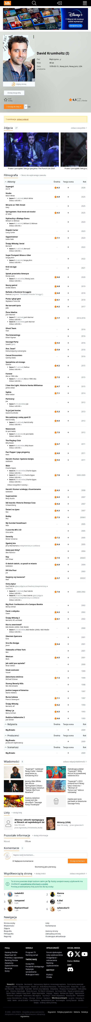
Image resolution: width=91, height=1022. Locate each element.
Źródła (49, 977)
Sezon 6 (12, 322)
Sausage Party (12, 342)
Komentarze (51, 926)
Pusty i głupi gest (13, 299)
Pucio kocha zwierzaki (75, 984)
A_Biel (60, 900)
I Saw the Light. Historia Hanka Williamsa (24, 385)
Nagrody (7, 936)
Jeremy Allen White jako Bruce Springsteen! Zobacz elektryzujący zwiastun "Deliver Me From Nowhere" (34, 786)
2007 (83, 497)
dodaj (41, 835)
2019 (83, 286)
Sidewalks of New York (16, 650)
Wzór (8, 465)
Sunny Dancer (71, 1000)
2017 (83, 306)
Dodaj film (30, 964)
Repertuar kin (10, 955)
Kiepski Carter (12, 230)
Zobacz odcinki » (15, 200)
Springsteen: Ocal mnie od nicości (21, 211)
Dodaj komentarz (77, 861)
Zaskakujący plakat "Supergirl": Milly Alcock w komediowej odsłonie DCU (77, 772)
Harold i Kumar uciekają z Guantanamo (23, 489)
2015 (83, 386)
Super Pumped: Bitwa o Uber (18, 255)
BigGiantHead (21, 907)
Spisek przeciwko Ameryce (17, 273)
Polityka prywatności (64, 1012)
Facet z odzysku (13, 611)
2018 (83, 293)
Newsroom (10, 429)
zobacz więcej (22, 119)
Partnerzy (10, 399)
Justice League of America (17, 690)
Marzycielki (19, 989)
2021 (83, 268)
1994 (83, 705)
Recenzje (8, 968)
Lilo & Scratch (23, 1000)
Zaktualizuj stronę (53, 934)
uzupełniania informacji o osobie (34, 884)
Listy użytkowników (54, 955)
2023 (83, 231)
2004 (83, 551)
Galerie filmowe (11, 965)
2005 (83, 524)
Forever (9, 373)
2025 (83, 206)
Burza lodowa (12, 697)
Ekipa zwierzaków (38, 993)
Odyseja (49, 993)
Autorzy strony (52, 931)
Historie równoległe (17, 991)
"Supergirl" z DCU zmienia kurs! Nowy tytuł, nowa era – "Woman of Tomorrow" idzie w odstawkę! (76, 786)
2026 (83, 187)
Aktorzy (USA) (64, 822)
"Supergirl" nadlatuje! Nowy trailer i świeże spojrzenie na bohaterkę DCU (34, 772)
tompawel (20, 900)
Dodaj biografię (14, 93)
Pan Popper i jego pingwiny (18, 452)
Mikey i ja (10, 710)
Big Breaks (10, 730)
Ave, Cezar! (10, 348)
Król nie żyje (11, 267)
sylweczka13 (78, 825)
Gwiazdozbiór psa (47, 1000)
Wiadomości (11, 761)
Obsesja (32, 998)
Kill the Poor (11, 570)
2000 (83, 664)
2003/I (82, 578)
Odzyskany (54, 989)
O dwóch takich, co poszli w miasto (21, 563)
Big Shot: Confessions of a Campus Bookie (24, 604)
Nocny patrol (11, 285)
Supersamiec (11, 496)
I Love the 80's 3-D (13, 530)
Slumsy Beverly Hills (14, 683)
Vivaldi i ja (35, 987)
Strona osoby (9, 923)
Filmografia (11, 175)
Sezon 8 (12, 591)
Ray (7, 557)
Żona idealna (11, 312)
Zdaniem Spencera (14, 636)
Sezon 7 (12, 317)
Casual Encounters (14, 355)
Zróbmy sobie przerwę (48, 1003)
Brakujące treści (32, 974)
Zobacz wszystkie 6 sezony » (17, 485)
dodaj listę (17, 812)
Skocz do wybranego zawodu (33, 175)
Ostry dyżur (11, 584)
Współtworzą (18, 873)
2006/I (82, 517)
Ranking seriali (32, 955)
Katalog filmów (11, 952)
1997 (83, 691)
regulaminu (24, 1016)
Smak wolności (12, 670)
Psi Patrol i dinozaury (46, 991)
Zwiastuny (9, 963)
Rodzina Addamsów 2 (15, 717)
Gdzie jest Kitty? (13, 550)
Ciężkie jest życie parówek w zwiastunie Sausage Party (77, 801)
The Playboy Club (13, 440)
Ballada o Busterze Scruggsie (18, 292)
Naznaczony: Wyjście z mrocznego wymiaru (50, 984)
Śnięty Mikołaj (12, 704)
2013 (83, 411)
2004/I (82, 558)
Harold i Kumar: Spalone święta (20, 459)
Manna (60, 893)
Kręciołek (28, 989)
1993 (83, 711)
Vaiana (56, 993)
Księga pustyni (24, 987)
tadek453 (19, 893)
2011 (83, 453)
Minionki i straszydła (14, 995)
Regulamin (52, 1012)
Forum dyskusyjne (54, 952)
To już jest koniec (13, 410)
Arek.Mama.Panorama (48, 987)
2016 (83, 329)
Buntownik (28, 984)
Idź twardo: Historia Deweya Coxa (21, 503)
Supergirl (10, 186)
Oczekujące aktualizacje (55, 936)
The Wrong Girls (64, 987)
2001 (83, 637)
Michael (39, 998)
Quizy (7, 971)
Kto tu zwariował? (14, 624)
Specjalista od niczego (15, 362)
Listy (7, 812)
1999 (83, 671)
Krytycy (49, 974)
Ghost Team (11, 328)
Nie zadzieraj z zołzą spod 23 (18, 417)
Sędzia (8, 392)
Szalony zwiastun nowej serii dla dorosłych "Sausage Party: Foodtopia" (33, 801)
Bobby (8, 516)
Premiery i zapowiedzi (14, 957)
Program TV (31, 952)
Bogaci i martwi (11, 987)
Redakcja (84, 1012)
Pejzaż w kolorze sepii (76, 991)
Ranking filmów (11, 960)
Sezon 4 (12, 479)
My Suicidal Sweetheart (16, 523)
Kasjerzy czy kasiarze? (15, 577)
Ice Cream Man (60, 991)
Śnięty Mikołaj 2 (13, 618)
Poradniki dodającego (35, 966)
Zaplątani (47, 998)
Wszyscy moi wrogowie (67, 989)
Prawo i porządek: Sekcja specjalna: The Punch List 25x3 (31, 168)
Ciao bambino (35, 1000)
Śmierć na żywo (12, 509)
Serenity (9, 536)
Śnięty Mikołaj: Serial (15, 243)
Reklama (77, 1012)
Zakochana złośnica (14, 677)
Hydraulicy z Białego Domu (18, 218)
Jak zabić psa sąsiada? (15, 663)
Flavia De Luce (31, 991)
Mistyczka (19, 984)
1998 (83, 684)
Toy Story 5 (46, 995)
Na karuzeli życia (13, 305)
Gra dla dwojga (12, 643)
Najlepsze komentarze (24, 861)
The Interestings (13, 335)
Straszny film (71, 995)
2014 (83, 393)
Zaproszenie (79, 993)
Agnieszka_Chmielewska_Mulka (30, 828)
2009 (83, 730)
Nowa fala (74, 987)
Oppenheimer (12, 237)
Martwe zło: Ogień (67, 993)
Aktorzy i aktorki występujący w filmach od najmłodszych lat (30, 821)
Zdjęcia (8, 128)
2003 (83, 571)
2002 (83, 605)
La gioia (71, 998)
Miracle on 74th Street (15, 205)
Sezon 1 (12, 198)
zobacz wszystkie (78, 128)
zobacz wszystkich (77, 873)
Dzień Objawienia (58, 995)
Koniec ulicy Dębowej (41, 989)
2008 (83, 490)
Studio (8, 193)
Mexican (9, 656)
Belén (15, 1000)
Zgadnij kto (11, 543)
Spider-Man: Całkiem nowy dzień (18, 993)
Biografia (8, 931)
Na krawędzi (60, 1000)
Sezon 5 (12, 475)
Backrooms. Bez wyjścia (32, 995)
